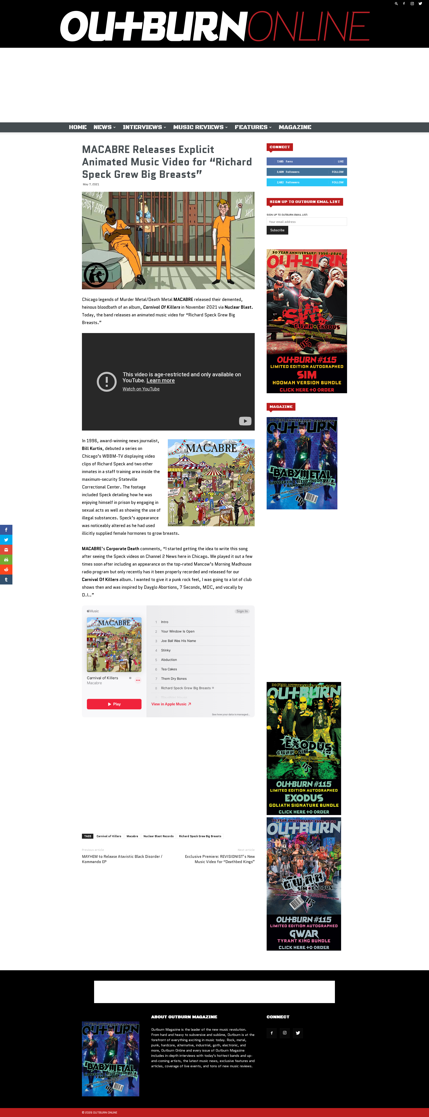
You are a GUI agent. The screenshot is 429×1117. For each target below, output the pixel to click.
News (103, 127)
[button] (396, 3)
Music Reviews (198, 127)
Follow (338, 172)
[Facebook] (404, 3)
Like (341, 161)
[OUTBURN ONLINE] (214, 27)
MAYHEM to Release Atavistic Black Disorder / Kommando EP (122, 859)
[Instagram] (412, 3)
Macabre (132, 836)
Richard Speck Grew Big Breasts (200, 836)
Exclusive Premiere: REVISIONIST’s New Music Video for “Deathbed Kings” (220, 859)
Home (78, 127)
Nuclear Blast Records (158, 836)
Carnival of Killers (109, 836)
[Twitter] (420, 3)
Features (251, 127)
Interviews (142, 127)
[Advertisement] (214, 85)
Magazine (295, 127)
